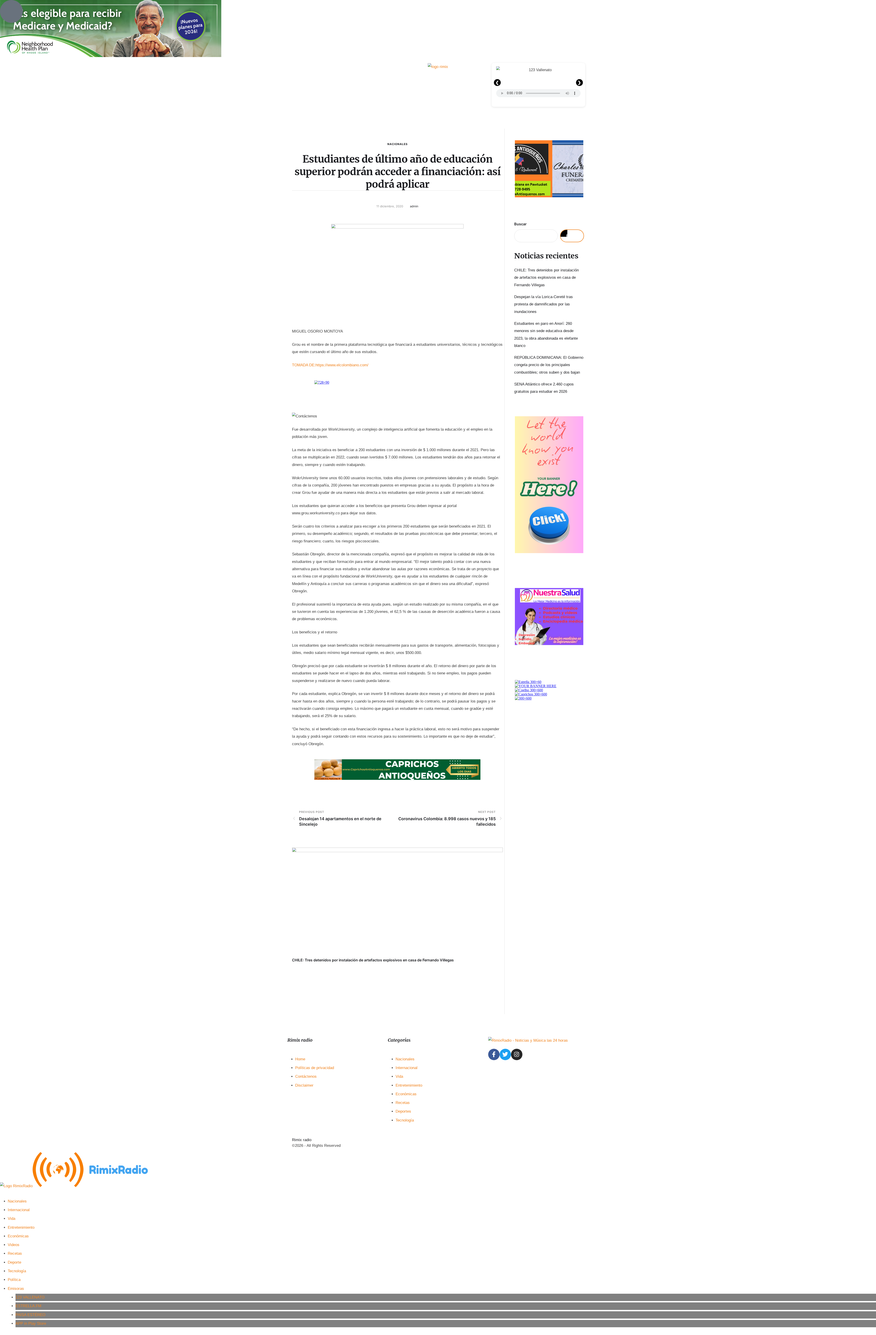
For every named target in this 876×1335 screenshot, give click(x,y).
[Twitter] (505, 1054)
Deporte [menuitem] (14, 1262)
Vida (399, 1076)
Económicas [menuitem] (18, 1236)
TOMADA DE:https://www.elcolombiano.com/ (330, 365)
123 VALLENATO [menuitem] (30, 1297)
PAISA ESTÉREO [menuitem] (30, 1315)
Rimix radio (301, 1140)
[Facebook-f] (494, 1054)
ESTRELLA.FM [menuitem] (28, 1306)
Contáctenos (306, 1076)
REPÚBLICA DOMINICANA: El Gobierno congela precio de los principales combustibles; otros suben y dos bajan (548, 365)
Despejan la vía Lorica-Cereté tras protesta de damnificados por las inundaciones (543, 304)
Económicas (406, 1094)
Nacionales (397, 144)
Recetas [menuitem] (15, 1253)
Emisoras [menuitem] (16, 1288)
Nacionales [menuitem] (17, 1201)
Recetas (403, 1103)
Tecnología (405, 1120)
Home (300, 1059)
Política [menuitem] (14, 1280)
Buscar (520, 224)
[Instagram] (516, 1054)
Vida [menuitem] (11, 1218)
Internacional (406, 1068)
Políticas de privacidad (314, 1068)
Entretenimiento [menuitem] (21, 1227)
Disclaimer (304, 1085)
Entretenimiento (409, 1085)
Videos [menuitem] (13, 1245)
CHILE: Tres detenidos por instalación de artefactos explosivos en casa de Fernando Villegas (373, 960)
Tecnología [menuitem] (17, 1271)
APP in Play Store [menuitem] (31, 1323)
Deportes (403, 1111)
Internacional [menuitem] (19, 1210)
